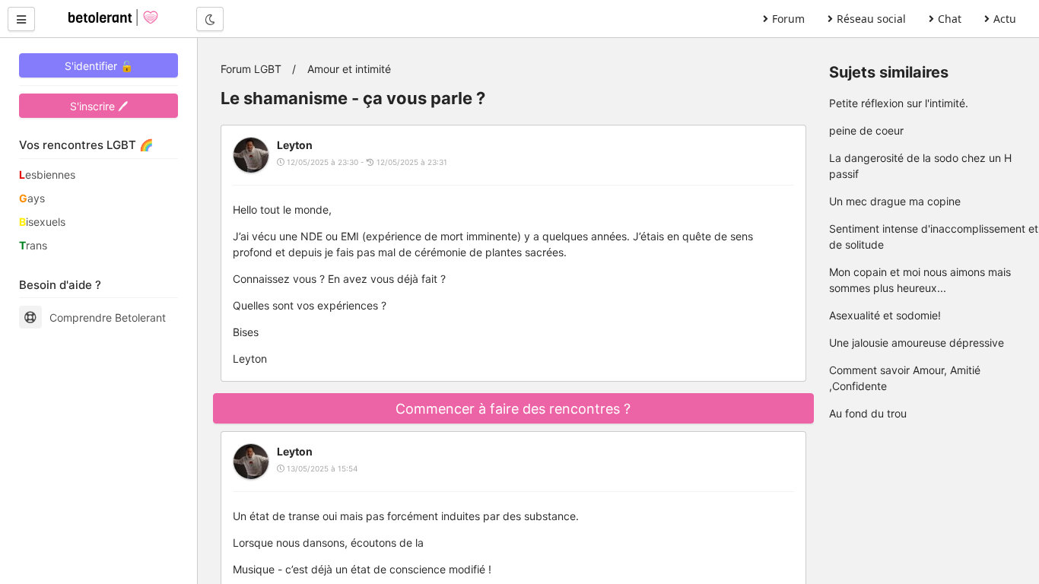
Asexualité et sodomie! (885, 315)
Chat (949, 18)
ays (32, 198)
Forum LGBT (251, 68)
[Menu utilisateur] (21, 19)
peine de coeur (866, 130)
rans (33, 245)
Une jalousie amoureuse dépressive (916, 342)
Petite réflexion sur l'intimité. (898, 103)
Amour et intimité (349, 68)
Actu (1004, 18)
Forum (788, 18)
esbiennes (47, 174)
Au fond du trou (868, 413)
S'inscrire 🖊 (99, 106)
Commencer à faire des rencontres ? (513, 409)
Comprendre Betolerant (107, 317)
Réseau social (871, 18)
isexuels (42, 221)
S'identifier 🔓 (99, 65)
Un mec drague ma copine (895, 201)
